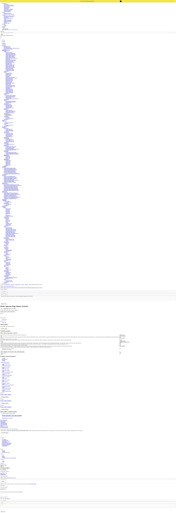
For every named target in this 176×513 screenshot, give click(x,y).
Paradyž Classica (8, 224)
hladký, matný (4, 322)
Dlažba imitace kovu (9, 81)
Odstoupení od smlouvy (5, 445)
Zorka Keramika (6, 271)
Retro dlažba (8, 76)
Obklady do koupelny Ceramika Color (11, 277)
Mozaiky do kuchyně (7, 178)
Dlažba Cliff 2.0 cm (7, 198)
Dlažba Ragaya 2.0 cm (7, 197)
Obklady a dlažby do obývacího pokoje (11, 58)
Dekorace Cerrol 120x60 (9, 281)
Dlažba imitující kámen (7, 188)
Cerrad (5, 226)
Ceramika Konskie (6, 242)
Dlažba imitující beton (7, 186)
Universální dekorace (9, 223)
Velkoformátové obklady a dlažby (11, 54)
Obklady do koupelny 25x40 (10, 65)
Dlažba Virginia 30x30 (9, 105)
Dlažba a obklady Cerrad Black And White (12, 233)
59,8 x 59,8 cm (4, 319)
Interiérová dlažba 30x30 (9, 90)
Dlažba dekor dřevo (9, 250)
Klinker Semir (8, 158)
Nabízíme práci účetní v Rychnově (9, 14)
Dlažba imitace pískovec (9, 80)
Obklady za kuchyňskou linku (10, 53)
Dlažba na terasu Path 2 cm (10, 112)
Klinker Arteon (8, 161)
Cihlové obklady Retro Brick (10, 141)
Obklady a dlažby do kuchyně (10, 56)
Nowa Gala (5, 252)
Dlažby (5, 72)
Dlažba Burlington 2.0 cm (8, 194)
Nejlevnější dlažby (8, 204)
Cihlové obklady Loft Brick (10, 140)
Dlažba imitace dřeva (9, 227)
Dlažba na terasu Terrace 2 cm (10, 111)
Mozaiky (5, 94)
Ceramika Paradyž (6, 217)
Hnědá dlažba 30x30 (9, 88)
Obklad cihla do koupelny (9, 68)
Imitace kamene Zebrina (9, 136)
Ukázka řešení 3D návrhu (7, 21)
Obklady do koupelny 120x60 (10, 67)
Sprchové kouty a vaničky (8, 173)
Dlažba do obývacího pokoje (8, 185)
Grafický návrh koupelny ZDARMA (9, 15)
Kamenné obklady (6, 132)
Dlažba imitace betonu (9, 228)
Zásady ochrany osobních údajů (8, 9)
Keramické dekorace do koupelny (11, 101)
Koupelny (5, 46)
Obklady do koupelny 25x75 (10, 239)
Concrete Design (8, 208)
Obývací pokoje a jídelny (7, 48)
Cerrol (5, 279)
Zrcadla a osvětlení (6, 172)
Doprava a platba (6, 6)
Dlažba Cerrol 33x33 (9, 280)
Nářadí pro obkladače (9, 115)
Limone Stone (8, 263)
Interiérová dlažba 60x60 (9, 92)
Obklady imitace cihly (9, 129)
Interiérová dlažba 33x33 (9, 91)
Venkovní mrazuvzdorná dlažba (10, 86)
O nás (3, 455)
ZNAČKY (12, 284)
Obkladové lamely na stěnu (10, 69)
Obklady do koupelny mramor (10, 64)
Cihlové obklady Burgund (9, 139)
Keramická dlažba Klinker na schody (11, 152)
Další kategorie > (4, 49)
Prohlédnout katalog (3, 474)
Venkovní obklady (8, 269)
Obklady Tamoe (6, 179)
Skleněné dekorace (8, 102)
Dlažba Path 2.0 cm (7, 195)
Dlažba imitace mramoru (9, 79)
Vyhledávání (2, 31)
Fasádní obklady (6, 128)
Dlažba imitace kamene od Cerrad (11, 230)
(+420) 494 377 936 (7, 498)
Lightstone (26, 284)
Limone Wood (8, 262)
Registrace (3, 451)
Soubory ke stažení (7, 23)
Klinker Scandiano (8, 160)
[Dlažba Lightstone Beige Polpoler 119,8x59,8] (7, 286)
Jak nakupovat (6, 4)
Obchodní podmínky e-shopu (6, 444)
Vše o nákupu (4, 3)
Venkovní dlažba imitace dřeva (10, 85)
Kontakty (3, 27)
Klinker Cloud (8, 157)
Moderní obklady (8, 272)
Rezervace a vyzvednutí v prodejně (9, 5)
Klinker (7, 221)
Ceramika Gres (6, 248)
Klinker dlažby (6, 151)
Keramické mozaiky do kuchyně (10, 96)
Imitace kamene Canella (9, 134)
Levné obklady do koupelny (10, 70)
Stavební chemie (6, 116)
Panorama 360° (6, 17)
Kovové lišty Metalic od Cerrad (10, 236)
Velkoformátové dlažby (7, 190)
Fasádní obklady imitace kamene (10, 232)
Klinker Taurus (8, 162)
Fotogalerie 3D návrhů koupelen (8, 16)
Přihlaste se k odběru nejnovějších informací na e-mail (8, 477)
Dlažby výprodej (6, 203)
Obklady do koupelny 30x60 (10, 66)
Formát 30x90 (8, 212)
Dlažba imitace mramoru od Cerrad (11, 229)
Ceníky (5, 24)
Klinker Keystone (8, 164)
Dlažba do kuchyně (9, 73)
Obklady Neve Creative (7, 180)
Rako (5, 266)
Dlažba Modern (6, 181)
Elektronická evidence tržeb (6, 442)
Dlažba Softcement (7, 182)
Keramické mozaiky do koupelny (10, 95)
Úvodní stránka (7, 284)
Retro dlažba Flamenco (7, 187)
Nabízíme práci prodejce (7, 13)
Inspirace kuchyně (6, 176)
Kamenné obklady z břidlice (10, 144)
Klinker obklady (6, 145)
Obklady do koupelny (9, 52)
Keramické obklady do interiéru (10, 57)
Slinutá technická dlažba (7, 104)
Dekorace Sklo (8, 215)
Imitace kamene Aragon (9, 133)
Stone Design (8, 210)
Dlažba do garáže (8, 75)
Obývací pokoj (8, 220)
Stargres (5, 245)
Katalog (5, 25)
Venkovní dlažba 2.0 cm (7, 193)
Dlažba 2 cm (6, 109)
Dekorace (5, 100)
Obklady (5, 51)
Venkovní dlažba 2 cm (9, 110)
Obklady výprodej (6, 201)
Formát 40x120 (8, 213)
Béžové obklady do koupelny (10, 62)
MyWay (5, 207)
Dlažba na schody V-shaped (10, 234)
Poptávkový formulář (7, 10)
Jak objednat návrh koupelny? (8, 18)
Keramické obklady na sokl (10, 148)
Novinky (3, 12)
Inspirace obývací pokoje (7, 184)
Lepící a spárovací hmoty (9, 118)
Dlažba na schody (8, 84)
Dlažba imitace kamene (9, 78)
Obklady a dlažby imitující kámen (11, 59)
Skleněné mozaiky (8, 97)
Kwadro (5, 255)
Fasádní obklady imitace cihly (10, 231)
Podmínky (5, 22)
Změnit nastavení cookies (6, 452)
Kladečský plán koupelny (7, 20)
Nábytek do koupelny (7, 169)
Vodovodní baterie (6, 170)
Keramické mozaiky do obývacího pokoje (12, 98)
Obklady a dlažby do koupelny (10, 55)
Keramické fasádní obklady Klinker (11, 146)
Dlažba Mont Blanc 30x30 (10, 107)
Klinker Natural (8, 156)
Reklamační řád (6, 8)
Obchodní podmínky (7, 7)
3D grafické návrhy (5, 440)
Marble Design (8, 209)
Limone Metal (8, 264)
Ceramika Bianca (6, 238)
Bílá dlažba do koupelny (9, 89)
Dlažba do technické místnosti (10, 77)
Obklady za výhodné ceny (9, 122)
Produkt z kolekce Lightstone (5, 394)
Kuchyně (5, 47)
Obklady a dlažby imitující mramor (11, 60)
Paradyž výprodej (8, 225)
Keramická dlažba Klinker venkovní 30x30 (12, 153)
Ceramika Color (6, 276)
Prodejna (3, 26)
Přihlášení (3, 450)
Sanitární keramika (6, 171)
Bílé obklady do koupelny (9, 61)
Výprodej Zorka (8, 274)
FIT (6, 214)
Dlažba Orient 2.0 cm (7, 196)
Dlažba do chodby (8, 83)
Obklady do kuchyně (7, 177)
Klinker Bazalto (8, 163)
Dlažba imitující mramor (7, 189)
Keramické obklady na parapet (10, 147)
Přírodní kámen (6, 143)
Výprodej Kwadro (8, 259)
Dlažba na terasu (8, 74)
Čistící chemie (8, 117)
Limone (5, 261)
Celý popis (16, 310)
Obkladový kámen (8, 135)
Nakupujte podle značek (7, 11)
